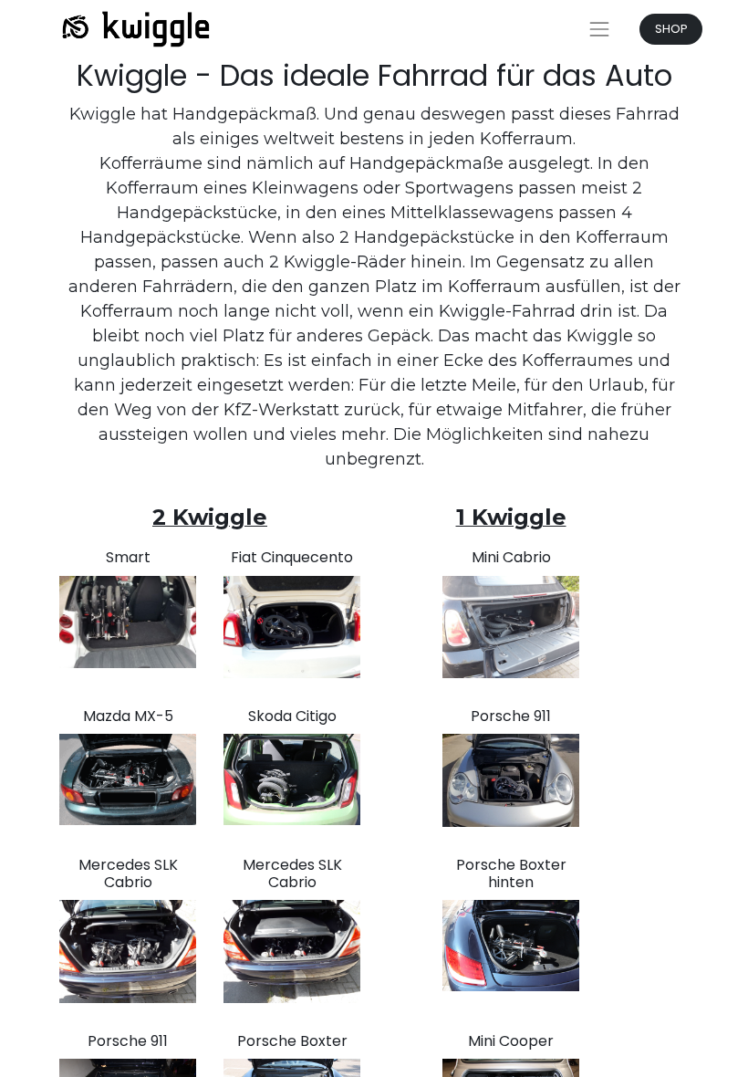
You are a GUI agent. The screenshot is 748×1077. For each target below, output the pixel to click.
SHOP (671, 28)
